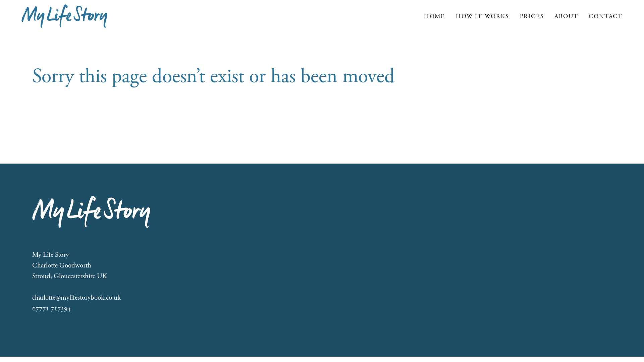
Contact (606, 16)
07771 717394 (51, 308)
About (566, 16)
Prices (532, 16)
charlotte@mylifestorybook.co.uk (76, 297)
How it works (482, 16)
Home (434, 16)
